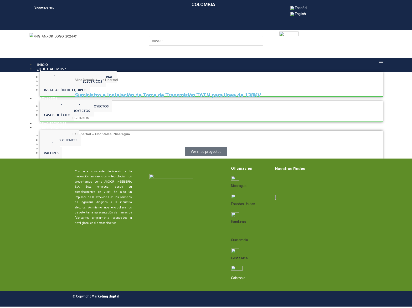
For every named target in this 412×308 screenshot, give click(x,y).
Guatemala (239, 240)
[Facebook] (280, 181)
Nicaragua (239, 186)
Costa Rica (239, 258)
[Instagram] (326, 181)
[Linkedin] (295, 181)
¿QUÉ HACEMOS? (51, 69)
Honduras (238, 222)
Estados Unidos (243, 204)
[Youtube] (311, 181)
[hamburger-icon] (381, 62)
